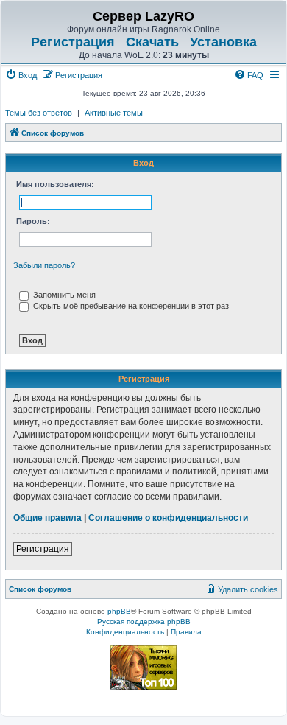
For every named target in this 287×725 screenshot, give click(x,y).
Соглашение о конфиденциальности (168, 518)
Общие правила (47, 518)
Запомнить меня (63, 294)
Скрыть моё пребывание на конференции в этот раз (130, 305)
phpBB (119, 611)
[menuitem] (21, 75)
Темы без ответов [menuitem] (38, 112)
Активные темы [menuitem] (114, 112)
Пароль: (33, 221)
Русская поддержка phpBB (144, 621)
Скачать (152, 42)
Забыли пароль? (44, 265)
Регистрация (73, 42)
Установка (223, 42)
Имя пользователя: (55, 184)
